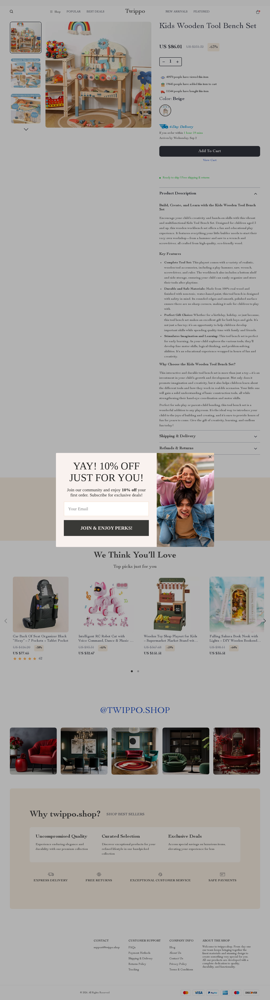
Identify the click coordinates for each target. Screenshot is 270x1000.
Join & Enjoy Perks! (106, 528)
